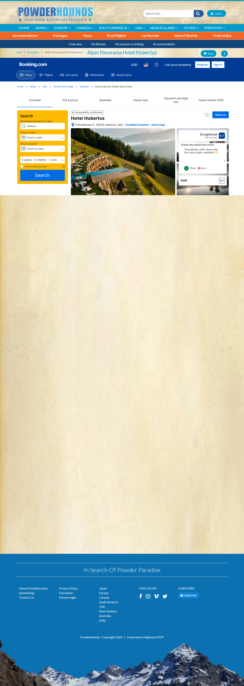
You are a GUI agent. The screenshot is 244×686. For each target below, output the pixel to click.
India (102, 620)
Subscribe (190, 595)
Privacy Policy (68, 588)
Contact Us (26, 597)
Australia (105, 616)
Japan (40, 28)
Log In (217, 13)
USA (139, 28)
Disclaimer (66, 593)
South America (113, 28)
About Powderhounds (33, 588)
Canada (83, 28)
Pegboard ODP (153, 637)
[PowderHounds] (67, 13)
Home (24, 28)
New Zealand (162, 28)
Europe (61, 28)
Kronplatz (33, 52)
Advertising (26, 593)
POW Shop (213, 28)
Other (190, 28)
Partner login (67, 597)
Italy (19, 52)
